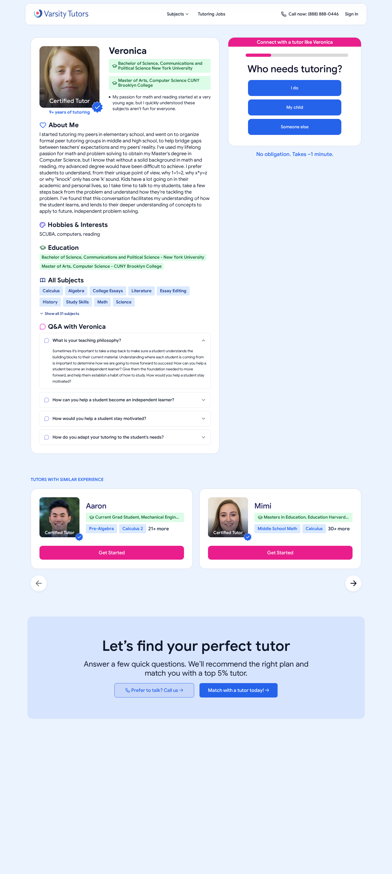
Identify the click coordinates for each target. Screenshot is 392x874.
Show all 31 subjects (62, 313)
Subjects (175, 14)
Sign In (351, 14)
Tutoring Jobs (211, 14)
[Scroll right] (353, 583)
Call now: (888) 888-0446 (314, 14)
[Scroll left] (39, 583)
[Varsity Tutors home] (61, 14)
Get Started (112, 553)
